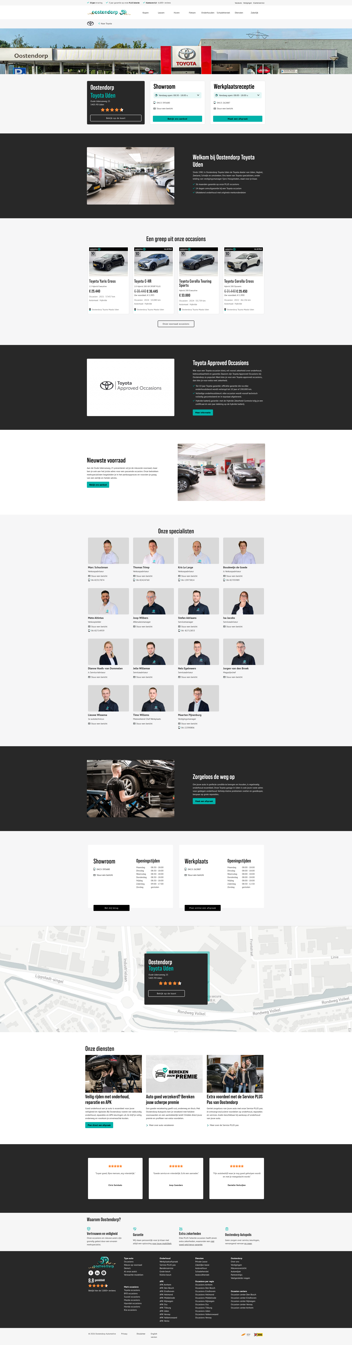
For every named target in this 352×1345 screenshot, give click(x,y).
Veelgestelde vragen (240, 1278)
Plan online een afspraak (202, 908)
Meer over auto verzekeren (161, 1125)
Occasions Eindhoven (205, 1291)
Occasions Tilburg (203, 1307)
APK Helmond (166, 1294)
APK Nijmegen (166, 1301)
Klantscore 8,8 (151, 3)
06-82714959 (97, 630)
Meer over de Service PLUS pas (224, 1125)
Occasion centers (239, 1291)
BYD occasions (131, 1293)
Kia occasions (130, 1309)
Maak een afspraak (238, 118)
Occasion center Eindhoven (243, 1297)
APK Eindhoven (167, 1291)
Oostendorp (236, 1258)
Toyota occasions (132, 1290)
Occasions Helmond (204, 1294)
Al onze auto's (130, 1271)
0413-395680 (163, 102)
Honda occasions (132, 1306)
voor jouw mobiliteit (161, 1243)
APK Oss (163, 1304)
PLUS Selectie (134, 3)
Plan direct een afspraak (99, 1125)
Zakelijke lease (202, 1264)
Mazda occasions (132, 1300)
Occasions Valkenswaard (206, 1314)
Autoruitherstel (202, 1274)
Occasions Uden (202, 1311)
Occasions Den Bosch (205, 1288)
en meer (248, 1243)
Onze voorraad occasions (176, 323)
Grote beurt (165, 1271)
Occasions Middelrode (205, 1297)
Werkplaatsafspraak (169, 1261)
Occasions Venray (203, 1317)
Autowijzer (236, 1271)
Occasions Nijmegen (204, 1301)
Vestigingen (236, 1264)
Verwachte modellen (133, 1274)
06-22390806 (187, 727)
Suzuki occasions (132, 1296)
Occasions (129, 1261)
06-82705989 (233, 580)
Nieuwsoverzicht (238, 1268)
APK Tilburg (165, 1307)
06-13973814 (187, 580)
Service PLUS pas (168, 1264)
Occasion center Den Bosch (243, 1294)
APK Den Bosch (167, 1288)
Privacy (124, 1334)
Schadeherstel (202, 1271)
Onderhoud (165, 1258)
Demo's (127, 1268)
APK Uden (164, 1311)
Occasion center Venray (241, 1304)
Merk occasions (131, 1286)
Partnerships (236, 1274)
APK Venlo (164, 1320)
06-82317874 (97, 580)
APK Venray (165, 1314)
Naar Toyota (106, 23)
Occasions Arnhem (203, 1284)
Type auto (128, 1258)
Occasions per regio (204, 1281)
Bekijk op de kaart (115, 118)
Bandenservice (166, 1268)
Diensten (199, 1258)
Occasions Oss (202, 1304)
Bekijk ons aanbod (177, 118)
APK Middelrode (167, 1297)
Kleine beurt (165, 1274)
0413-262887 (223, 102)
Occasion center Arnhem (242, 1307)
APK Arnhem (165, 1284)
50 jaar (92, 3)
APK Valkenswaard (168, 1317)
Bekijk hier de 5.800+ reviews (102, 1290)
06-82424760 (142, 580)
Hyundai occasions (133, 1303)
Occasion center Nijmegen (243, 1301)
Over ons (235, 1261)
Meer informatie (203, 412)
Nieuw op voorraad (133, 1264)
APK (162, 1281)
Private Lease (201, 1261)
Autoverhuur (201, 1268)
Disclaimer (141, 1334)
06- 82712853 (188, 630)
